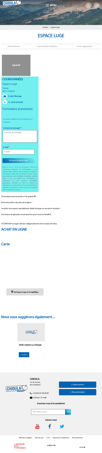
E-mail (6, 147)
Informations (14, 46)
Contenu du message (12, 128)
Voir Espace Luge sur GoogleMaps (26, 292)
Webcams (88, 5)
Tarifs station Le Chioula (30, 345)
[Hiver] (97, 5)
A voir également (84, 46)
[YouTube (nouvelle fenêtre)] (38, 426)
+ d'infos (24, 355)
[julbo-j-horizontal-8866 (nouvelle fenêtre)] (51, 445)
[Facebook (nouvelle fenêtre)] (50, 426)
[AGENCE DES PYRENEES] (20, 446)
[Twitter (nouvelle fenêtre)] (63, 426)
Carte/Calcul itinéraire (47, 46)
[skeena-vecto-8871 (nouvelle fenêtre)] (82, 447)
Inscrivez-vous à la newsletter (51, 404)
